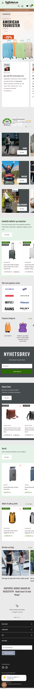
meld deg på (17, 371)
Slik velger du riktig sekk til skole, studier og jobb (15, 578)
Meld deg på (8, 653)
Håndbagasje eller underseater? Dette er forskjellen (17, 10)
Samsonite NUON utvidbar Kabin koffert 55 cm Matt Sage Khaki (11, 267)
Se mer (7, 398)
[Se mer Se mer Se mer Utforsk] (17, 36)
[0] (31, 6)
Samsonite (7, 262)
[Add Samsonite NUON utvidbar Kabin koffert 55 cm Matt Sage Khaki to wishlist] (20, 243)
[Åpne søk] (19, 6)
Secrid (5, 485)
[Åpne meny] (3, 3)
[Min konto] (22, 6)
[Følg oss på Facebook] (3, 667)
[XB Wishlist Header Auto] (27, 6)
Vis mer (7, 235)
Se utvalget (28, 504)
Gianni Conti (7, 425)
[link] (17, 122)
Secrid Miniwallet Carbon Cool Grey (11, 488)
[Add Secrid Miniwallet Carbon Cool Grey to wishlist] (20, 465)
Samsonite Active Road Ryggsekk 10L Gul (10, 532)
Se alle (30, 318)
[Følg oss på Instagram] (6, 667)
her (11, 91)
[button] (4, 685)
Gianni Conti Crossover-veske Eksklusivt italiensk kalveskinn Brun (12, 430)
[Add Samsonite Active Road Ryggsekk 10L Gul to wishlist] (20, 509)
